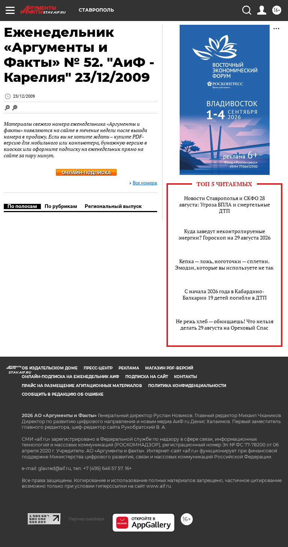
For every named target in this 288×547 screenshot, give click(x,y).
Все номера (145, 183)
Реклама (128, 368)
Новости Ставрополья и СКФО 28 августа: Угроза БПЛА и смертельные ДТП (224, 204)
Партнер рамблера (86, 519)
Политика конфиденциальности (187, 385)
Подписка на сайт (146, 376)
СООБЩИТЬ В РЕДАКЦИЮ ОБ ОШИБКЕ (63, 394)
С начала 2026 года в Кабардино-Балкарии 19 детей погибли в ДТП (225, 294)
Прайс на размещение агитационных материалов (82, 385)
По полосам (22, 206)
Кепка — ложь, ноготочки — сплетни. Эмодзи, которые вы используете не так (224, 264)
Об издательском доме (50, 368)
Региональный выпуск (113, 206)
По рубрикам (61, 206)
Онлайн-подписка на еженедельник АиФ (70, 376)
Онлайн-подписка (86, 172)
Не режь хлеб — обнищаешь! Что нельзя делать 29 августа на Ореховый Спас (224, 324)
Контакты (185, 376)
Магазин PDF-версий (169, 368)
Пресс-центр (98, 368)
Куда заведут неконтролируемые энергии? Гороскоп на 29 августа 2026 (224, 234)
